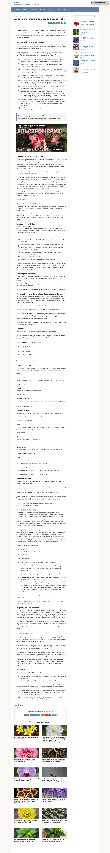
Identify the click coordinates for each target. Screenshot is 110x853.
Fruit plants (34, 9)
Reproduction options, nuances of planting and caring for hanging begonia (87, 54)
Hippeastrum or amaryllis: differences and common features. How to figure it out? (87, 23)
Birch (16, 2)
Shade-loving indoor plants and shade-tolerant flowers (87, 38)
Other (64, 9)
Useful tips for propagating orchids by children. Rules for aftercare (87, 31)
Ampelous (57, 9)
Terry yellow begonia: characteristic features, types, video (87, 46)
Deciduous (25, 9)
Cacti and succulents (45, 9)
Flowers (18, 9)
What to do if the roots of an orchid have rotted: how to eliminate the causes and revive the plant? (88, 70)
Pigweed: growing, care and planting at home (87, 61)
